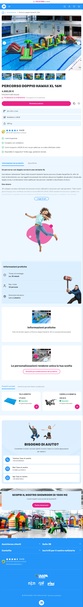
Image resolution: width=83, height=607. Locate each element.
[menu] (9, 6)
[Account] (69, 6)
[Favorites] (74, 6)
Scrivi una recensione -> (14, 564)
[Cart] (79, 6)
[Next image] (78, 43)
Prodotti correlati (8, 386)
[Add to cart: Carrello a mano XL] (77, 406)
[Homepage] (4, 6)
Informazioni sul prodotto (13, 163)
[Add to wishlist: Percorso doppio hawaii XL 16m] (79, 103)
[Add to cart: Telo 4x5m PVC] (36, 406)
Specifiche (32, 163)
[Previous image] (4, 43)
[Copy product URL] (74, 103)
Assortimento (11, 12)
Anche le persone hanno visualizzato (31, 387)
